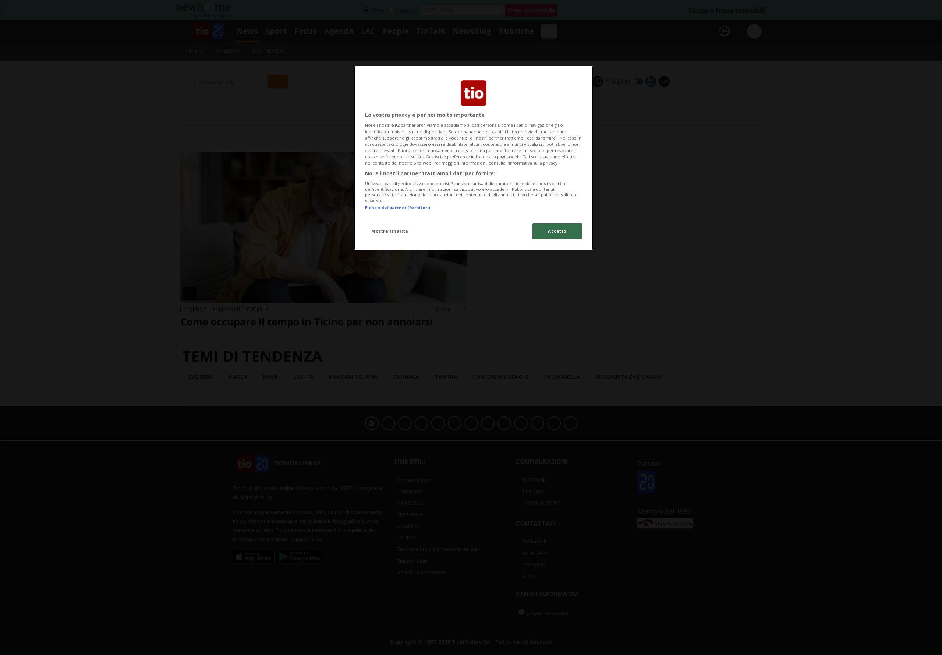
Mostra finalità (389, 231)
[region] (473, 158)
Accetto (557, 231)
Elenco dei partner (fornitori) (397, 207)
